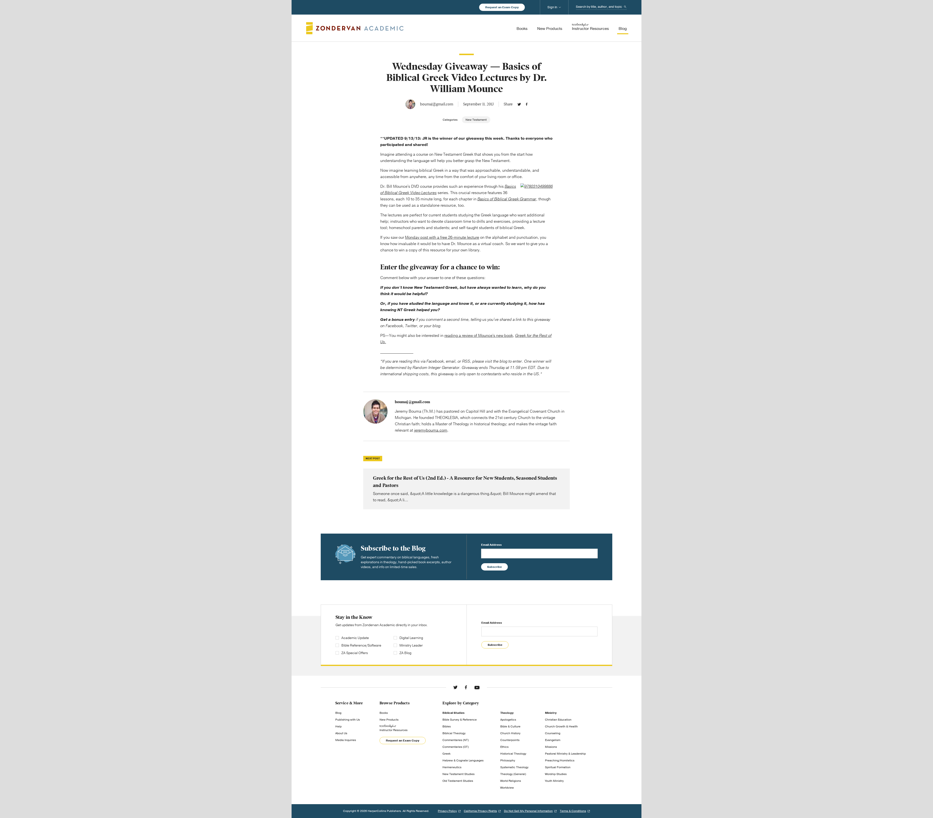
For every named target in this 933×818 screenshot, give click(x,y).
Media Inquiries (345, 740)
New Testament (476, 120)
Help (338, 726)
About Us (341, 733)
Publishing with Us (347, 720)
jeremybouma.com (430, 430)
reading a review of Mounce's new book (478, 335)
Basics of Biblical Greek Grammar (506, 199)
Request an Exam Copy (502, 7)
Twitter (519, 104)
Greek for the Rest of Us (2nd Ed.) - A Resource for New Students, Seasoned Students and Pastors (466, 489)
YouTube (477, 687)
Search (625, 6)
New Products (389, 720)
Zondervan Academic (355, 28)
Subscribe (494, 567)
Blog (338, 713)
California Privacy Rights (480, 811)
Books (384, 713)
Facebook (526, 104)
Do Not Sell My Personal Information (528, 811)
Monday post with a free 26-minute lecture (442, 237)
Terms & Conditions (573, 811)
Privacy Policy (447, 811)
